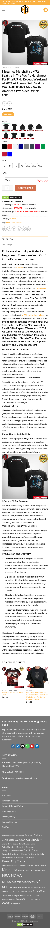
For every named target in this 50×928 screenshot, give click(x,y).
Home (4, 68)
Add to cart (25, 188)
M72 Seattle (10, 223)
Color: (5, 141)
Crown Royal (7, 844)
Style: (5, 121)
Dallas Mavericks (8, 847)
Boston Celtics (33, 835)
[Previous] (2, 688)
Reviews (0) (7, 245)
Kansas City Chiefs (13, 861)
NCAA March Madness (18, 882)
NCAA (16, 875)
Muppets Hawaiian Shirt (35, 870)
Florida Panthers (28, 854)
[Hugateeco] (25, 9)
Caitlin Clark (34, 839)
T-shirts (19, 267)
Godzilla (40, 854)
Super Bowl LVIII (7, 895)
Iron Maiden (18, 857)
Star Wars (39, 891)
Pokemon (22, 887)
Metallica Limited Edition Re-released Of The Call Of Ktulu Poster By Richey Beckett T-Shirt (36, 696)
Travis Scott (22, 899)
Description (8, 239)
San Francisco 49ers (24, 892)
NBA (6, 875)
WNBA (37, 899)
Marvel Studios (40, 865)
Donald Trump (31, 850)
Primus (5, 891)
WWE (6, 903)
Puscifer (12, 892)
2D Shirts (14, 68)
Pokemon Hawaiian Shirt (37, 887)
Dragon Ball (6, 854)
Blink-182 (20, 835)
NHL (5, 887)
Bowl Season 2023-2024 (13, 840)
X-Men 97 (15, 903)
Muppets (21, 870)
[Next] (48, 688)
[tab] (25, 239)
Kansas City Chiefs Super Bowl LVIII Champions (18, 865)
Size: (5, 160)
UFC (32, 899)
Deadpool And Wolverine (12, 850)
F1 (19, 854)
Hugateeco (41, 288)
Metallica (19, 223)
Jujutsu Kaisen (29, 857)
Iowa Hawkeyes (7, 858)
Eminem (15, 854)
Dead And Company (25, 847)
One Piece (13, 887)
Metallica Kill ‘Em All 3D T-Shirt (12, 693)
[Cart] (45, 10)
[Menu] (3, 9)
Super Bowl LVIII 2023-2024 (27, 895)
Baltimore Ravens (8, 836)
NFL (39, 881)
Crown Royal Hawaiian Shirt (24, 844)
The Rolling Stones (8, 899)
